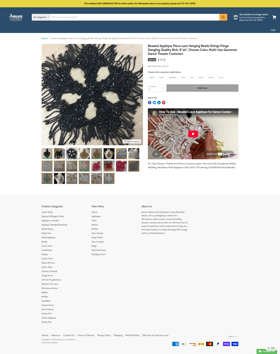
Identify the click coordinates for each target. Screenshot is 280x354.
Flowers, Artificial (49, 271)
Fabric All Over (48, 263)
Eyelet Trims (47, 258)
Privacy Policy (104, 335)
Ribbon (45, 292)
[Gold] (161, 80)
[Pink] (184, 80)
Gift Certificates (99, 250)
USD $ (231, 336)
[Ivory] (221, 80)
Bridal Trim (46, 233)
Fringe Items (47, 275)
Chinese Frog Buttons (51, 279)
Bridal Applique (48, 237)
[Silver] (201, 80)
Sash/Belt (46, 301)
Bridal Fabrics (48, 229)
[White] (211, 80)
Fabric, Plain (47, 267)
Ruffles (45, 296)
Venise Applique (49, 318)
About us (55, 335)
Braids (44, 241)
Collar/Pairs (47, 250)
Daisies (45, 254)
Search (45, 335)
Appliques (96, 216)
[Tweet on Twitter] (154, 102)
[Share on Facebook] (149, 102)
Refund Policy (132, 335)
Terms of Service (86, 335)
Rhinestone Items (50, 288)
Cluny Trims (47, 246)
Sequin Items (48, 305)
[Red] (192, 80)
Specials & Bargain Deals (53, 216)
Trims (94, 220)
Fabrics (95, 224)
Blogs (94, 246)
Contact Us (69, 335)
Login (273, 30)
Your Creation (98, 241)
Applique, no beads (50, 220)
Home (45, 38)
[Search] (223, 17)
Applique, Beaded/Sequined (54, 224)
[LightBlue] (173, 80)
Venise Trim (47, 313)
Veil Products (48, 309)
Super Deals (47, 212)
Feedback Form (99, 254)
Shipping (118, 335)
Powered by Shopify (50, 342)
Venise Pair (46, 322)
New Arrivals (97, 233)
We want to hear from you (155, 335)
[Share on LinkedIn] (159, 102)
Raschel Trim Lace (50, 284)
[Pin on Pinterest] (163, 102)
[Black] (152, 80)
